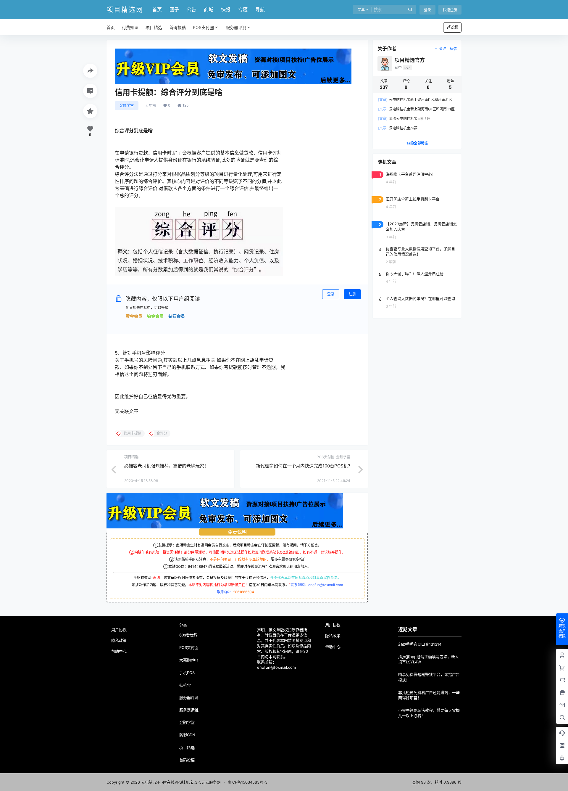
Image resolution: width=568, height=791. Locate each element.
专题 (243, 9)
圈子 (174, 9)
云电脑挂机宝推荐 (397, 128)
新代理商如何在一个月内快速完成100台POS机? (303, 466)
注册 (352, 294)
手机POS (187, 672)
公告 (191, 9)
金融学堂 (127, 105)
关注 (442, 48)
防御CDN (187, 734)
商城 (208, 9)
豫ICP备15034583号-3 (247, 782)
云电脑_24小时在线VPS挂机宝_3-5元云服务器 (180, 782)
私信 (453, 48)
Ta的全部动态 (417, 143)
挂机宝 (185, 685)
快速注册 (450, 10)
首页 (157, 9)
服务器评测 (236, 27)
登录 (427, 10)
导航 (260, 9)
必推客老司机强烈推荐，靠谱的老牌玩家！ (166, 466)
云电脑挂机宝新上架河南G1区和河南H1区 (416, 109)
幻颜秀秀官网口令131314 (419, 644)
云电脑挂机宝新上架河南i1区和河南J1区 (415, 99)
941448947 (197, 566)
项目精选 (187, 747)
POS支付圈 (203, 27)
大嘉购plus (189, 659)
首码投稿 (187, 760)
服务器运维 (189, 710)
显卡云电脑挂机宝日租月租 (405, 118)
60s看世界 (188, 635)
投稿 (454, 27)
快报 (225, 9)
